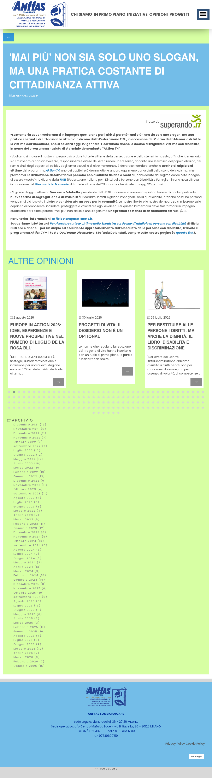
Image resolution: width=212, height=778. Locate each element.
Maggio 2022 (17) (28, 459)
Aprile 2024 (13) (27, 567)
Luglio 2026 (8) (26, 640)
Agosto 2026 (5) (27, 636)
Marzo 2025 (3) (26, 623)
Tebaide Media (108, 768)
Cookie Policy (195, 744)
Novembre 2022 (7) (30, 438)
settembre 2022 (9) (30, 446)
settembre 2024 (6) (30, 545)
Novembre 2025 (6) (30, 588)
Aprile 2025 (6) (26, 618)
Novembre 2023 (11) (30, 485)
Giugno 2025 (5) (27, 610)
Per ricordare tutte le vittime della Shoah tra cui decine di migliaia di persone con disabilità (118, 223)
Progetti (179, 14)
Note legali (196, 756)
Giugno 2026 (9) (27, 644)
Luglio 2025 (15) (27, 606)
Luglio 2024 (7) (26, 554)
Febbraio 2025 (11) (29, 627)
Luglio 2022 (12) (27, 450)
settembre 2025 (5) (30, 597)
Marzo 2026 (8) (26, 657)
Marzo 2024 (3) (26, 571)
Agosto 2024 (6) (27, 550)
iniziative (137, 14)
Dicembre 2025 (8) (29, 584)
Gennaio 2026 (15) (29, 666)
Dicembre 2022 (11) (29, 433)
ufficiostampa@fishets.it (72, 219)
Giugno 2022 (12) (28, 455)
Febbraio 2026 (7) (29, 661)
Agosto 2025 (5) (27, 601)
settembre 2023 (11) (30, 493)
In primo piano (109, 14)
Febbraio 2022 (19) (29, 472)
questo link (185, 233)
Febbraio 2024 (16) (29, 575)
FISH (63, 180)
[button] (9, 392)
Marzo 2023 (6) (26, 519)
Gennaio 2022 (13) (29, 476)
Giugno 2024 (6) (27, 558)
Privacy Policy (175, 744)
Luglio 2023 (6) (26, 502)
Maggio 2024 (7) (27, 562)
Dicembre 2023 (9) (29, 481)
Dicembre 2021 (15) (29, 424)
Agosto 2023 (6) (27, 498)
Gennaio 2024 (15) (29, 580)
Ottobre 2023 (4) (28, 489)
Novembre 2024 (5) (30, 537)
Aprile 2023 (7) (26, 515)
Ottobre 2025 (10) (28, 593)
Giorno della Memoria (52, 184)
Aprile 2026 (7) (26, 653)
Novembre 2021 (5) (29, 429)
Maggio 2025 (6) (27, 614)
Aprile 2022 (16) (27, 463)
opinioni (158, 14)
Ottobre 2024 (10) (28, 541)
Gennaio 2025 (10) (29, 631)
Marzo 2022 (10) (27, 468)
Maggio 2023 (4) (27, 511)
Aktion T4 (52, 170)
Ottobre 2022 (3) (28, 442)
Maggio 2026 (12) (28, 649)
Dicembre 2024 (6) (29, 532)
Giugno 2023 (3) (27, 507)
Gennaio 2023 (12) (29, 528)
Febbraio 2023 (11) (29, 524)
